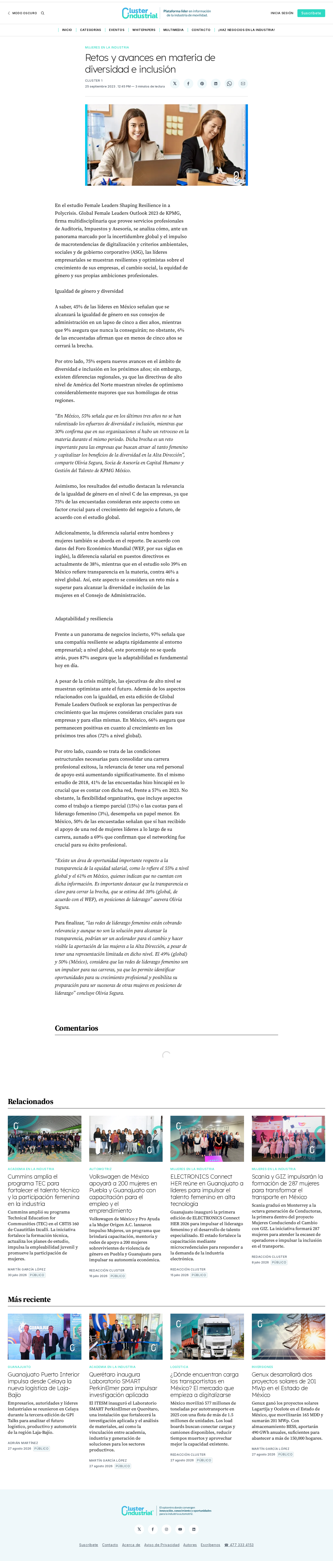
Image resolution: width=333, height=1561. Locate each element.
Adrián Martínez (23, 1443)
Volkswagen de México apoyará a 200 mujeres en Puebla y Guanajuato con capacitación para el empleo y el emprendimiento (123, 1193)
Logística (179, 1367)
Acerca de (131, 1545)
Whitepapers (144, 30)
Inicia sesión (282, 13)
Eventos (117, 30)
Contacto (201, 30)
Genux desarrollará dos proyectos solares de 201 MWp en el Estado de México (284, 1384)
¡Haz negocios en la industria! (246, 30)
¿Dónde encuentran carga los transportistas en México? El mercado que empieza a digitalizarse (204, 1384)
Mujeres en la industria (107, 47)
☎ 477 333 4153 (239, 1545)
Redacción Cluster (107, 1270)
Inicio (67, 30)
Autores (190, 1545)
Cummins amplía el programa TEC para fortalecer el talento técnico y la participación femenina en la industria (43, 1190)
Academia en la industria (31, 1169)
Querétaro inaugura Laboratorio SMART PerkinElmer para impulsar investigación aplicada (123, 1384)
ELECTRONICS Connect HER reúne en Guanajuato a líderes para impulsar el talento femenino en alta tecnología (207, 1190)
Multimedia (173, 30)
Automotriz (100, 1169)
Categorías (90, 30)
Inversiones (263, 1367)
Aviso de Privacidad (161, 1545)
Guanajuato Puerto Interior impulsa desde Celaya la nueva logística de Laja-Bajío (43, 1384)
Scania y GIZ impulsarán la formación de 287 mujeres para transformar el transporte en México (287, 1187)
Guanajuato (19, 1367)
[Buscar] (43, 13)
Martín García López (27, 1269)
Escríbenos (210, 1545)
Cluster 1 (93, 80)
